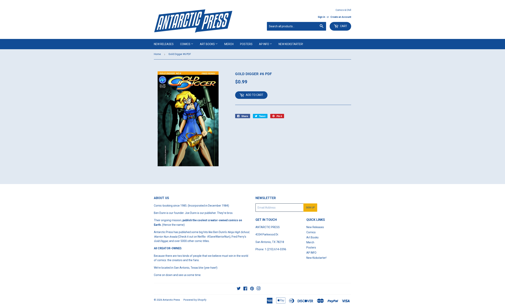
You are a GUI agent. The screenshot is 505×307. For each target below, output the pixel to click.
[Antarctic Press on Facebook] (245, 289)
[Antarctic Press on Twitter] (239, 289)
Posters (246, 44)
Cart (343, 26)
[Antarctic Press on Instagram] (259, 289)
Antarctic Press (171, 299)
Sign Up (310, 207)
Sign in (321, 17)
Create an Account (340, 17)
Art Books (207, 44)
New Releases (164, 44)
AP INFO (264, 44)
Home (157, 54)
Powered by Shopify (194, 299)
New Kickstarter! (291, 44)
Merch (229, 44)
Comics (185, 44)
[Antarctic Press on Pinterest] (252, 289)
